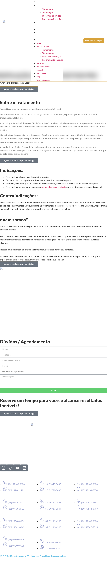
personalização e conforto (54, 187)
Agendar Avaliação (94, 41)
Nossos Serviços (43, 5)
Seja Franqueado (43, 33)
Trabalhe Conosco (43, 39)
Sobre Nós (40, 23)
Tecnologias (48, 12)
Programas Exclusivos (52, 19)
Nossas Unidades (43, 26)
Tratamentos (48, 9)
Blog (38, 36)
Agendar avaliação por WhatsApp (19, 89)
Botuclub (40, 29)
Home (39, 2)
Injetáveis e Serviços (51, 15)
